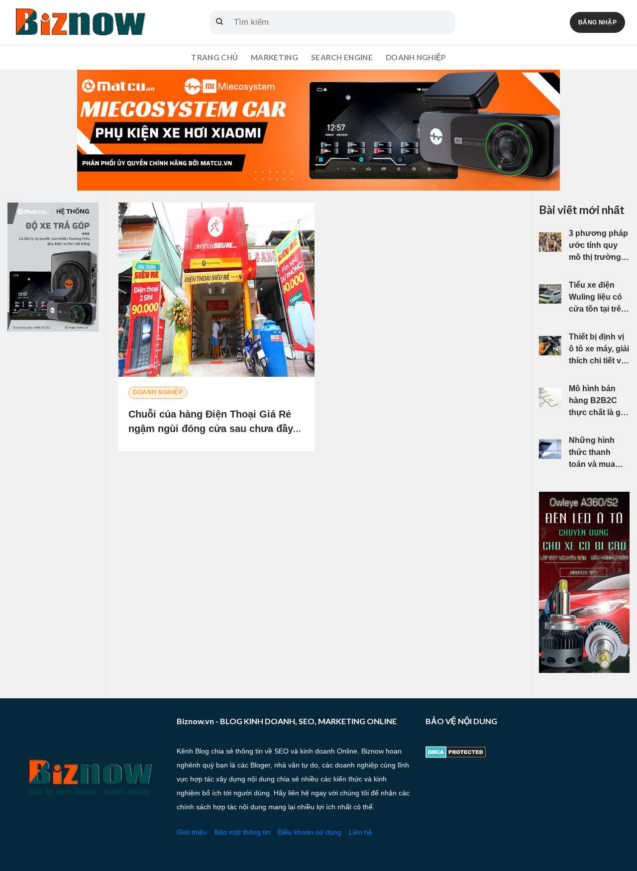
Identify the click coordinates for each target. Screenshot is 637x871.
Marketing (274, 57)
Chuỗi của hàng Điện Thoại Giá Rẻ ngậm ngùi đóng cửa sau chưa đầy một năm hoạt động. (210, 428)
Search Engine (342, 57)
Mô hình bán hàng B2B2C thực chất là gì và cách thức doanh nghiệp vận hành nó (596, 401)
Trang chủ (214, 57)
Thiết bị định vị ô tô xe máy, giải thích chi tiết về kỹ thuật (599, 349)
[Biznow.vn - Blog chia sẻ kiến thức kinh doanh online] (79, 22)
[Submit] (219, 22)
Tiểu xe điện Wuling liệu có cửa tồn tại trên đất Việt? (597, 298)
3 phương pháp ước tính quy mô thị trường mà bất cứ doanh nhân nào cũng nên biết (598, 246)
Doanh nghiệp (416, 57)
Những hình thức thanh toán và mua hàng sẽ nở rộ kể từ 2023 (595, 453)
